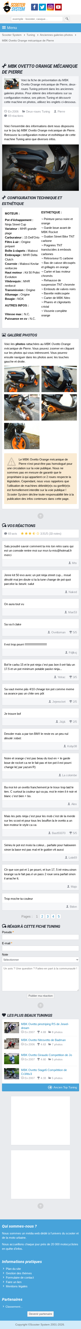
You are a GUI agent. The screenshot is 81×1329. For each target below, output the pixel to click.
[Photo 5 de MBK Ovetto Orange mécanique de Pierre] (21, 448)
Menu (12, 28)
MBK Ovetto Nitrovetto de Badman (43, 1040)
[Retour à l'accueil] (15, 8)
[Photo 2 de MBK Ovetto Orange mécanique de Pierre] (59, 391)
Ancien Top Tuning (65, 1087)
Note (5, 954)
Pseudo (8, 932)
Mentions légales (17, 1286)
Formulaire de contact (20, 1277)
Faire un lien (13, 1282)
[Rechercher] (67, 19)
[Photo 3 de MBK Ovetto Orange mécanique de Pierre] (21, 419)
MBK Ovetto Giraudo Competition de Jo (46, 1055)
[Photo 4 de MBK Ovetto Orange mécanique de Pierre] (59, 419)
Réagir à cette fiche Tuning (33, 926)
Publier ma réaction (41, 995)
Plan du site (13, 1268)
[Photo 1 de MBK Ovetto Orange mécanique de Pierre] (21, 391)
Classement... (14, 1306)
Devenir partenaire (40, 1313)
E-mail (7, 943)
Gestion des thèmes (19, 1273)
